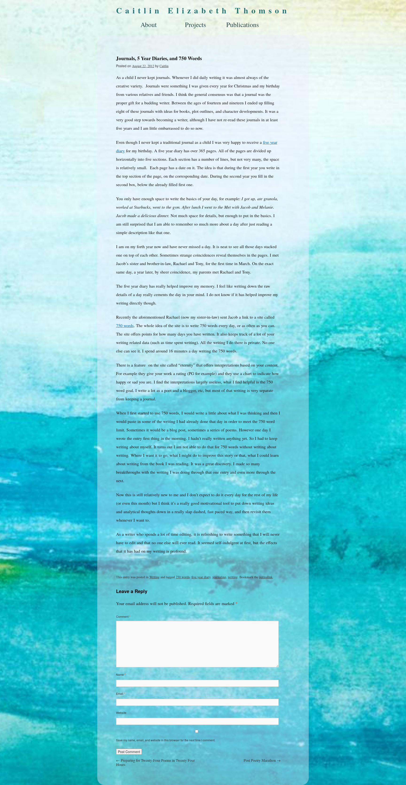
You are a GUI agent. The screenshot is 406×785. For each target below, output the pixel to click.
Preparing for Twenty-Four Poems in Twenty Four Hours (155, 762)
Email (120, 693)
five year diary (201, 577)
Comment (123, 616)
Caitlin (164, 66)
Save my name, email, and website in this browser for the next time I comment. (165, 740)
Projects (195, 24)
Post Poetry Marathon (262, 760)
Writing (154, 577)
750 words (125, 325)
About (149, 24)
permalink (266, 577)
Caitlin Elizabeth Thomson (203, 10)
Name (121, 674)
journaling (219, 577)
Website (121, 713)
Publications (242, 24)
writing (233, 577)
